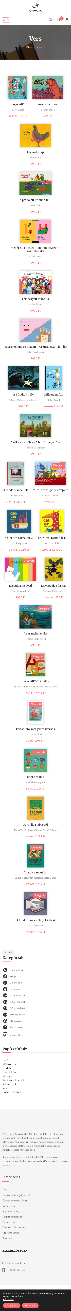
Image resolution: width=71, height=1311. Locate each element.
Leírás (6, 1060)
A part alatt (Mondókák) (35, 200)
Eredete (7, 1068)
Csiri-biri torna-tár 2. (19, 537)
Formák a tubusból (35, 824)
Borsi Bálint (18, 110)
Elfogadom (11, 1305)
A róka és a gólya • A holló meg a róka (36, 442)
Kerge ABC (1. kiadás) (36, 681)
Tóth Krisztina (15, 495)
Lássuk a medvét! (20, 585)
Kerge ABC (18, 104)
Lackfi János (30, 782)
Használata (9, 1072)
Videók (6, 1088)
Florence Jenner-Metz (54, 591)
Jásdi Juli (35, 205)
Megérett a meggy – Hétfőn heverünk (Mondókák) (35, 249)
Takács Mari (35, 734)
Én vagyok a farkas (53, 585)
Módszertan (9, 1064)
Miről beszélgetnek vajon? (50, 490)
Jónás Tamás (20, 830)
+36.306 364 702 (16, 1269)
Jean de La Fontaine (35, 447)
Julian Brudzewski (36, 352)
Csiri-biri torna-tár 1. (52, 537)
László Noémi (35, 830)
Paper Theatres (11, 1092)
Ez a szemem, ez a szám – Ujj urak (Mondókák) (35, 346)
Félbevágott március (35, 299)
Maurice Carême (50, 495)
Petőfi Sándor (48, 110)
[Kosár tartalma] (58, 20)
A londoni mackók (15, 490)
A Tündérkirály (23, 394)
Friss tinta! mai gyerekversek (35, 729)
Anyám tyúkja (35, 152)
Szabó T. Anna (21, 686)
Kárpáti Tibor (35, 256)
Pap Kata (42, 782)
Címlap (31, 47)
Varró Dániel (50, 686)
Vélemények (9, 1084)
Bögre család (35, 776)
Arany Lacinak (47, 104)
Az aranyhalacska (35, 633)
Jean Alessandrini (20, 591)
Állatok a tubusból (36, 872)
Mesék (6, 1076)
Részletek (8, 1299)
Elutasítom (30, 1305)
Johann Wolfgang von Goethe (23, 400)
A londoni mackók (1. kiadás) (35, 920)
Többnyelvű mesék (13, 1080)
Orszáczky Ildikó (19, 543)
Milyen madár (53, 394)
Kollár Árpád (35, 304)
